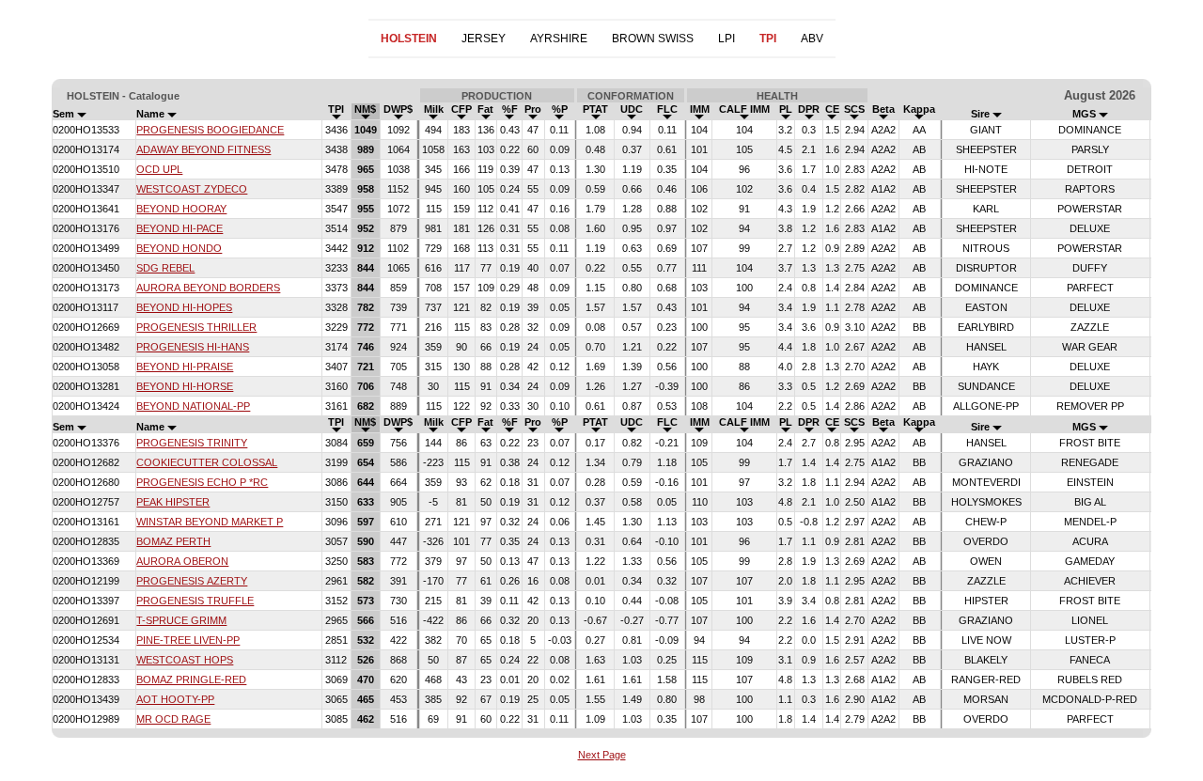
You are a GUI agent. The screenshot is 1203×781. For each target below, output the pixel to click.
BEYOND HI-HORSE (184, 386)
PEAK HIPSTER (173, 502)
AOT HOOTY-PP (175, 699)
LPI (726, 38)
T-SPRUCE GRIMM (181, 620)
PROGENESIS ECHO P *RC (202, 482)
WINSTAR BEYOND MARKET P (209, 521)
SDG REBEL (165, 267)
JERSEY (483, 38)
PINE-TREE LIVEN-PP (188, 640)
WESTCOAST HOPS (184, 659)
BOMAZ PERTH (173, 541)
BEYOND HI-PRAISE (184, 366)
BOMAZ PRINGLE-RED (191, 679)
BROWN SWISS (653, 38)
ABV (812, 38)
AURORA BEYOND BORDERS (208, 287)
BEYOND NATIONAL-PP (193, 406)
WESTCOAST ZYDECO (191, 189)
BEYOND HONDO (179, 248)
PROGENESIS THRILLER (196, 327)
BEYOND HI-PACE (179, 228)
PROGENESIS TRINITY (191, 442)
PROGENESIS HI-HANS (192, 346)
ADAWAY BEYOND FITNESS (203, 149)
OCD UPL (159, 169)
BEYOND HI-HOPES (184, 307)
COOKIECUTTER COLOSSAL (206, 462)
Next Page (602, 754)
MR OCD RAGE (173, 719)
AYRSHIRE (558, 38)
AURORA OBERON (182, 561)
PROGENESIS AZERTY (191, 580)
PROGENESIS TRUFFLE (195, 600)
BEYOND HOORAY (181, 208)
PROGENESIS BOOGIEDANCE (210, 129)
